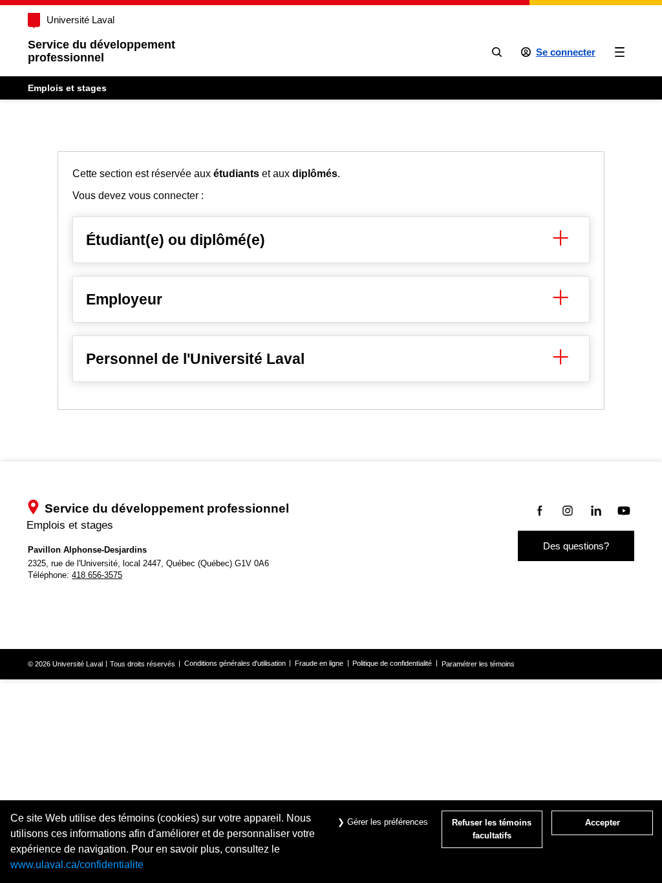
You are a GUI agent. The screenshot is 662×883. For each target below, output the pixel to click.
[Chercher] (496, 52)
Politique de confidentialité (392, 663)
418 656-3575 (97, 575)
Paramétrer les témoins (478, 664)
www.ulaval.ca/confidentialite (77, 864)
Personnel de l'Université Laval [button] (195, 358)
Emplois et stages (67, 88)
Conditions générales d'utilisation (235, 663)
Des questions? (576, 545)
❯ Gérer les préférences (381, 822)
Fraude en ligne (319, 663)
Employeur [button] (124, 299)
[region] (331, 280)
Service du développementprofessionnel (101, 51)
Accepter (602, 822)
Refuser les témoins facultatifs (491, 829)
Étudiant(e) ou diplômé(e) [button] (175, 239)
